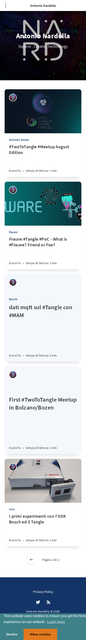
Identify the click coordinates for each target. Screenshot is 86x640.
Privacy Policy (43, 591)
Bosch (13, 299)
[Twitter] (38, 602)
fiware (13, 232)
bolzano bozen (19, 140)
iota (12, 509)
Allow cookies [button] (40, 634)
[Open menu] (5, 5)
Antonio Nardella (43, 5)
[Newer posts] (31, 559)
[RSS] (48, 602)
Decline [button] (11, 634)
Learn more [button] (56, 622)
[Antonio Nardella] (13, 97)
